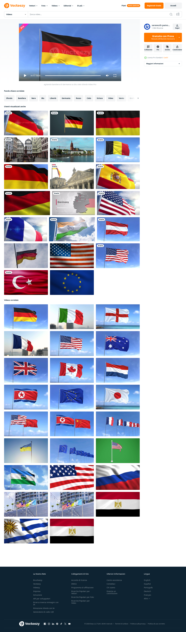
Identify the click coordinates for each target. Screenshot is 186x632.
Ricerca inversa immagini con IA (46, 603)
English (147, 580)
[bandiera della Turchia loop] (26, 282)
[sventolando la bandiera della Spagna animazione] (118, 176)
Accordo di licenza (79, 580)
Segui (177, 28)
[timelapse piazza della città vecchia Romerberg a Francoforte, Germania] (26, 149)
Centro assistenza (114, 580)
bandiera (22, 98)
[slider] (73, 75)
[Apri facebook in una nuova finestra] (45, 624)
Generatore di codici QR (43, 612)
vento (121, 98)
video (110, 98)
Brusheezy (37, 580)
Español (147, 584)
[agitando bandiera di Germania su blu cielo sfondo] (26, 316)
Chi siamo (111, 587)
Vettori (32, 5)
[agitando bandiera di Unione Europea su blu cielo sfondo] (72, 397)
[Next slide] (136, 98)
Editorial (67, 5)
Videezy (36, 587)
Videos (55, 5)
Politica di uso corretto (156, 624)
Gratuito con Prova (163, 37)
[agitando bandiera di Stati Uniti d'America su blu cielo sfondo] (118, 255)
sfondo (9, 98)
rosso (78, 98)
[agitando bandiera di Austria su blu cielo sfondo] (118, 229)
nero (33, 98)
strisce (100, 98)
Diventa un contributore (112, 592)
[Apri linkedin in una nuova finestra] (53, 624)
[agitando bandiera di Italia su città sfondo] (72, 316)
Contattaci (111, 584)
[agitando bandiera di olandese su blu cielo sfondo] (118, 370)
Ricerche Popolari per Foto (82, 597)
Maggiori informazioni (154, 64)
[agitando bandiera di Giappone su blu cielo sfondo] (118, 397)
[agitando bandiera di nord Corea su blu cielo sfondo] (26, 397)
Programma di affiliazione (82, 587)
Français (147, 595)
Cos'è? (166, 58)
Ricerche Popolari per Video (80, 602)
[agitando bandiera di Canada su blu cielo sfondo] (72, 370)
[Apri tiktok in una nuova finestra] (61, 624)
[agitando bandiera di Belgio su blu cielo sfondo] (118, 149)
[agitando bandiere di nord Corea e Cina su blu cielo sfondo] (72, 424)
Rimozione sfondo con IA (43, 608)
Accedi (173, 5)
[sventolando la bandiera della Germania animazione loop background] (26, 176)
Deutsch (147, 591)
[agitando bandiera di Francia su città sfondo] (26, 343)
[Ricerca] (171, 14)
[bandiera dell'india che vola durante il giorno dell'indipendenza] (72, 229)
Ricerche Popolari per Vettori (80, 592)
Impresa (36, 591)
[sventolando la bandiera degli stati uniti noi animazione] (118, 203)
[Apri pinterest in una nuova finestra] (57, 624)
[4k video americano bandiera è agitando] (72, 477)
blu (42, 98)
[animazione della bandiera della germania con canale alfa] (72, 123)
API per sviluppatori (41, 598)
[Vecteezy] (14, 5)
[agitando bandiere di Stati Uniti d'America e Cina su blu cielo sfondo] (26, 424)
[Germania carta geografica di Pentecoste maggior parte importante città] (73, 203)
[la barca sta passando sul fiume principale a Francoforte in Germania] (72, 149)
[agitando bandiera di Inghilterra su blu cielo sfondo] (118, 316)
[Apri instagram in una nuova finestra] (49, 624)
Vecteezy (37, 584)
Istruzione (37, 595)
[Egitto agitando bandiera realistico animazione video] (118, 504)
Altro (146, 599)
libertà (53, 98)
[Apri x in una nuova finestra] (65, 624)
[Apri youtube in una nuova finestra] (69, 624)
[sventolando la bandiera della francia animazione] (25, 229)
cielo (89, 98)
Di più (79, 5)
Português (148, 587)
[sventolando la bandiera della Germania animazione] (26, 123)
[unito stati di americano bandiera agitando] (72, 255)
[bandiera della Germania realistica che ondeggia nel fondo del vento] (118, 123)
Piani (124, 5)
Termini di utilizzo (121, 624)
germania (66, 98)
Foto (43, 5)
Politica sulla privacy (138, 624)
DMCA (74, 584)
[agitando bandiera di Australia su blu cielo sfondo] (118, 343)
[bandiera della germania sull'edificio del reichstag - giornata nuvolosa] (72, 176)
